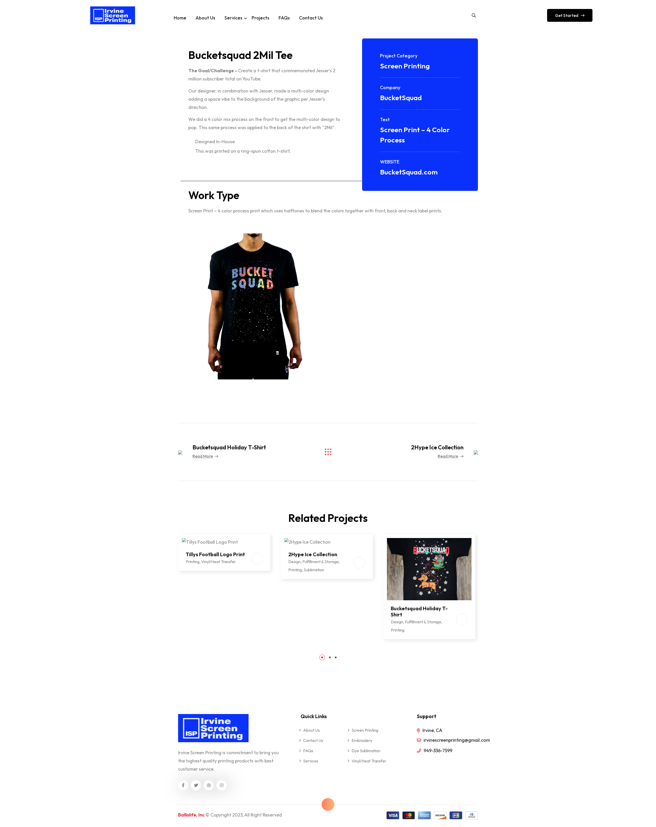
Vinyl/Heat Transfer (218, 561)
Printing (192, 561)
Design (294, 561)
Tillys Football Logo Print (215, 554)
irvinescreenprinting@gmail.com (457, 740)
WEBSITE (389, 162)
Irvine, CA (432, 730)
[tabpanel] (224, 550)
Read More (202, 456)
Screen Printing (405, 65)
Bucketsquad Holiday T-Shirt (229, 447)
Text (385, 119)
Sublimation (314, 569)
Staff (204, 588)
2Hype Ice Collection (437, 447)
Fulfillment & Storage (320, 561)
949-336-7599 (438, 750)
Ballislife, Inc (191, 815)
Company (390, 87)
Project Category (398, 56)
